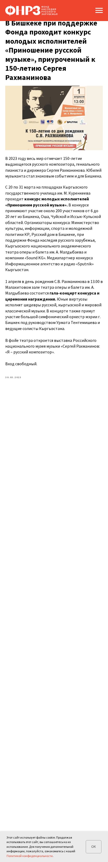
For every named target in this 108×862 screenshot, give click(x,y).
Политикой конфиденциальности (30, 856)
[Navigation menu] (99, 10)
